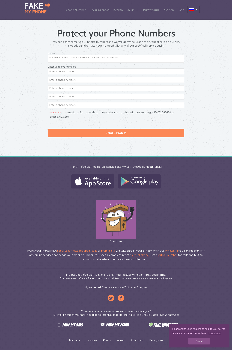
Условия (92, 340)
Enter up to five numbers (111, 100)
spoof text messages (70, 250)
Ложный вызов (99, 10)
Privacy (107, 340)
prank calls (108, 250)
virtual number (168, 255)
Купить (118, 10)
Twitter (111, 298)
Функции (133, 10)
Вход (181, 10)
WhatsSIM (171, 250)
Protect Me (136, 340)
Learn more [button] (214, 333)
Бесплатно (75, 340)
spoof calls (90, 250)
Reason (52, 53)
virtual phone (140, 255)
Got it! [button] (199, 341)
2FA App (168, 10)
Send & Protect (116, 133)
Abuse (120, 340)
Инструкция (151, 10)
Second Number (75, 10)
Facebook (121, 298)
